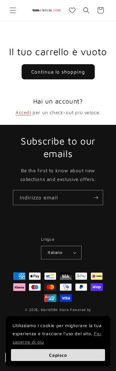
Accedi (23, 112)
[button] (13, 10)
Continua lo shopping (58, 72)
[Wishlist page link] (72, 10)
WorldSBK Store (55, 309)
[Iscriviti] (96, 197)
